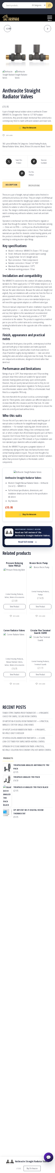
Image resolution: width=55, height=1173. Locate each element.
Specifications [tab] (34, 185)
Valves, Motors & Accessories (30, 146)
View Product (14, 606)
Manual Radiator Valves (10, 146)
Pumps (40, 594)
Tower (48, 146)
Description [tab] (11, 184)
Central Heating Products (37, 143)
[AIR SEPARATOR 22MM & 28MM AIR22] (47, 28)
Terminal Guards (40, 664)
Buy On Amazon (27, 127)
